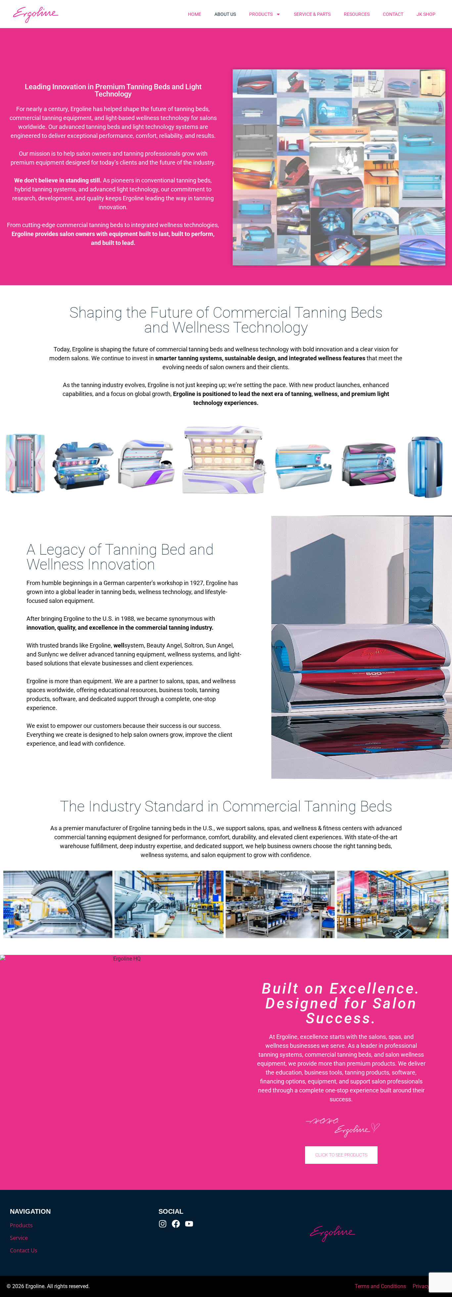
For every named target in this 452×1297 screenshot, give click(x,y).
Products (21, 1225)
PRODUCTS (261, 14)
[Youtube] (189, 1224)
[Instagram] (162, 1224)
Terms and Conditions (380, 1286)
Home (194, 14)
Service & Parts (312, 14)
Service (19, 1237)
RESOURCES (357, 14)
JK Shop (426, 14)
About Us (225, 14)
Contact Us (23, 1250)
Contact (393, 14)
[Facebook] (176, 1224)
